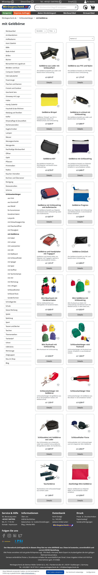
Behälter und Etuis (12, 68)
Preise (79, 516)
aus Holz (11, 198)
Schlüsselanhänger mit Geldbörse (49, 392)
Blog (7, 363)
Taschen (9, 330)
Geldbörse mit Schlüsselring (80, 159)
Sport (8, 322)
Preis (51, 31)
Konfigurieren (90, 572)
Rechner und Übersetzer (15, 178)
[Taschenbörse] (49, 471)
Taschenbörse (49, 484)
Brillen (8, 55)
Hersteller (39, 31)
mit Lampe (12, 242)
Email (71, 1)
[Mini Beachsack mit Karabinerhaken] (49, 286)
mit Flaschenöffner (15, 226)
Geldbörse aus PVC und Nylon (80, 66)
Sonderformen (13, 298)
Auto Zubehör (11, 43)
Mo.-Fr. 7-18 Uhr (8, 521)
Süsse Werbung (11, 310)
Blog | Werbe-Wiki (28, 524)
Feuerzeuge (10, 80)
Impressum (13, 524)
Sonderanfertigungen (84, 521)
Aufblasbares (11, 39)
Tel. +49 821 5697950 (49, 1)
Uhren (8, 342)
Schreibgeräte (11, 302)
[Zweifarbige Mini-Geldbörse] (80, 471)
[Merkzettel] (85, 7)
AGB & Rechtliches (28, 519)
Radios (8, 170)
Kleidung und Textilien (14, 113)
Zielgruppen (10, 355)
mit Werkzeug (13, 282)
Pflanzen (9, 161)
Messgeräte (10, 145)
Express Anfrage (22, 13)
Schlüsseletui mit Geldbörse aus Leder (49, 438)
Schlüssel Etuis (13, 294)
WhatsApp (6, 1)
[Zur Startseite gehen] (16, 8)
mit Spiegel (12, 262)
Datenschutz (26, 521)
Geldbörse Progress (80, 205)
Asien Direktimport (47, 13)
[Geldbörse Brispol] (49, 100)
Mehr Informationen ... (28, 573)
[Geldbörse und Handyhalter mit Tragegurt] (49, 239)
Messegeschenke (12, 141)
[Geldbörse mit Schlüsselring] (80, 146)
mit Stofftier (12, 270)
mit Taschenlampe (14, 274)
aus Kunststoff (13, 202)
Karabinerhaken (14, 214)
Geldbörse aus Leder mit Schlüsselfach (49, 67)
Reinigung (9, 182)
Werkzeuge (10, 351)
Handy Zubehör (11, 104)
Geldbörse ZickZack (80, 252)
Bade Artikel (10, 51)
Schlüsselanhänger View (80, 391)
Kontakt (5, 524)
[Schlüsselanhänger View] (80, 378)
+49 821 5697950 (8, 519)
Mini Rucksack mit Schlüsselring (49, 345)
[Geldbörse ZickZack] (80, 239)
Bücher (8, 59)
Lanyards (11, 218)
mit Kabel (11, 238)
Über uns (24, 516)
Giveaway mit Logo (13, 96)
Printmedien (10, 166)
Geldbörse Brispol (49, 112)
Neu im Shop (10, 359)
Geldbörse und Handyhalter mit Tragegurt (49, 253)
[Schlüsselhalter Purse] (80, 425)
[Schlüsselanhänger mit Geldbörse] (49, 378)
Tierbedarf (10, 338)
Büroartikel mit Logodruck (15, 64)
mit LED (10, 250)
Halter (8, 100)
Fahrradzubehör (12, 76)
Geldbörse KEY (49, 159)
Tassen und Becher (13, 326)
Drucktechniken (90, 516)
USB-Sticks (9, 347)
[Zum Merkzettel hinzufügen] (58, 60)
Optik (8, 157)
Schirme (9, 190)
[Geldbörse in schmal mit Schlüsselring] (80, 100)
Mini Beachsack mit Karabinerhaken (49, 299)
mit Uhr (10, 278)
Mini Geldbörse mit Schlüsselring (80, 299)
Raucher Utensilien (13, 174)
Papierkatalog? (82, 519)
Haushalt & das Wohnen (15, 108)
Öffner (8, 153)
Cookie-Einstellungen (41, 521)
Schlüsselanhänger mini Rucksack (80, 345)
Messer (8, 137)
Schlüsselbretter (14, 290)
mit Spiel (11, 266)
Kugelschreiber (11, 129)
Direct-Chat (26, 1)
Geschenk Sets (11, 92)
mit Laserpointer (14, 246)
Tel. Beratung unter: (9, 516)
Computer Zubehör (13, 72)
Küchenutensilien (12, 125)
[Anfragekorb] (92, 7)
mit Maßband (13, 254)
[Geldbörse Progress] (80, 193)
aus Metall (11, 206)
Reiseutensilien (11, 186)
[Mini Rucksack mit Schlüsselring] (49, 332)
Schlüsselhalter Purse (80, 437)
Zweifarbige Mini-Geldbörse (80, 484)
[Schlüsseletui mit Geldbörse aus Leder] (49, 425)
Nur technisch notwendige (74, 572)
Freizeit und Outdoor (13, 88)
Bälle (7, 47)
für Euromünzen (14, 210)
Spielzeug (9, 318)
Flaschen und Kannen (14, 84)
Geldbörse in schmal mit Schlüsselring (80, 113)
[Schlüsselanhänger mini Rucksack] (80, 332)
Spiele (8, 314)
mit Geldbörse (13, 234)
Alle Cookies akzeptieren (55, 572)
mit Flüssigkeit (13, 230)
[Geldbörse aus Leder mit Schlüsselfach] (49, 53)
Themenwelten (11, 334)
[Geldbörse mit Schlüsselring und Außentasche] (49, 193)
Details (49, 82)
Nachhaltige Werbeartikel (15, 149)
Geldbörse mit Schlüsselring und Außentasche (49, 206)
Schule (8, 306)
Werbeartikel (69, 13)
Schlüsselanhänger (13, 194)
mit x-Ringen (12, 286)
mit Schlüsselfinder (15, 258)
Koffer (8, 117)
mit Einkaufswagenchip (16, 222)
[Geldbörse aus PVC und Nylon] (80, 53)
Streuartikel (89, 13)
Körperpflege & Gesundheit (16, 121)
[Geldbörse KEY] (49, 146)
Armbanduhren (11, 35)
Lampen (9, 133)
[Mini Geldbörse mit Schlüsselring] (80, 286)
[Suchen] (75, 7)
